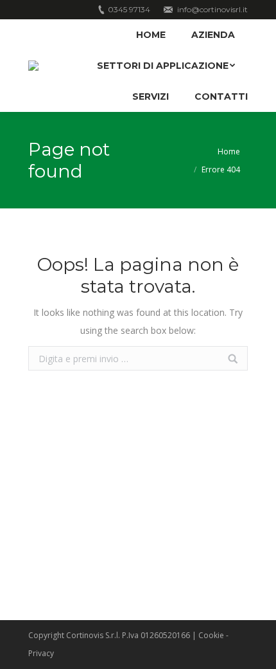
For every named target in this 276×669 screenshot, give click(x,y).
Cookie (211, 635)
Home (229, 151)
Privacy (41, 653)
